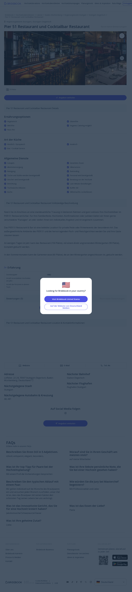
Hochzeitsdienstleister (51, 3)
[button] (122, 58)
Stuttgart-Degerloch (42, 21)
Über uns (9, 549)
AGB (56, 583)
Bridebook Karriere (13, 553)
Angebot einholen (67, 97)
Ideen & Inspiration (102, 3)
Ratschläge (116, 3)
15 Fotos (13, 89)
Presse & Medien (13, 557)
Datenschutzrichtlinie (43, 583)
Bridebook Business (45, 549)
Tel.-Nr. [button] (107, 365)
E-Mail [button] (67, 365)
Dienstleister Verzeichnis (78, 553)
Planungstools (87, 3)
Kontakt (8, 561)
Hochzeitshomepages (70, 3)
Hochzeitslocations (32, 3)
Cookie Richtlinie (41, 581)
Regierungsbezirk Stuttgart (20, 21)
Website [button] (26, 365)
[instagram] (65, 413)
